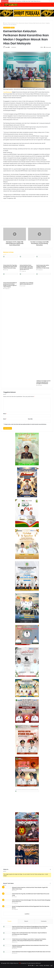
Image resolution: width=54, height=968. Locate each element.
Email (4, 418)
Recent (26, 921)
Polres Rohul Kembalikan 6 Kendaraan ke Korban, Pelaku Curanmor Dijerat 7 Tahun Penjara (10, 285)
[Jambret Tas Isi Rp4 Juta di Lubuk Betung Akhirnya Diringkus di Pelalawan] (43, 326)
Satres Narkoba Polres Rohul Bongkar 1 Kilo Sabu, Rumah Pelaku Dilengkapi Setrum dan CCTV (26, 267)
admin (7, 47)
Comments (43, 921)
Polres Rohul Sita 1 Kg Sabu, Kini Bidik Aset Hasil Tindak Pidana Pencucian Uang (26, 1)
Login (51, 965)
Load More (27, 913)
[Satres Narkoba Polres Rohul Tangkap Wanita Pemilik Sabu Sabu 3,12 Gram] (7, 953)
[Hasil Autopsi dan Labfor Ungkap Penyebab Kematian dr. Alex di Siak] (43, 260)
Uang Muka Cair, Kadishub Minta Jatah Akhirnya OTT (26, 283)
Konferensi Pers (14, 23)
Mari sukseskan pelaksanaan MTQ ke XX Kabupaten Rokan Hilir (27, 789)
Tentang (41, 965)
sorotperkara (24, 963)
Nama (5, 413)
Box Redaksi (46, 965)
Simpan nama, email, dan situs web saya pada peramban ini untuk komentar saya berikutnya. (25, 424)
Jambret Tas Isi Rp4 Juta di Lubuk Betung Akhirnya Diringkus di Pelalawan (43, 382)
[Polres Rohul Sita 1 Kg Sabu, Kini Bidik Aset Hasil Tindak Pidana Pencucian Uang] (10, 260)
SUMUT (12, 27)
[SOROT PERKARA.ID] (11, 5)
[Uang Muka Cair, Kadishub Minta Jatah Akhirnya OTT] (27, 277)
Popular (9, 921)
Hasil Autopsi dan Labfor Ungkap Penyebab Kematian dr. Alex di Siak (42, 267)
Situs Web (30, 418)
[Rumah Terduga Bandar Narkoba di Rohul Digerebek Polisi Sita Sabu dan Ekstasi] (7, 908)
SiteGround (38, 963)
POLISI (9, 23)
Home (5, 23)
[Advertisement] (27, 213)
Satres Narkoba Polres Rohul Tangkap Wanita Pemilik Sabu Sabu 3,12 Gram (31, 951)
